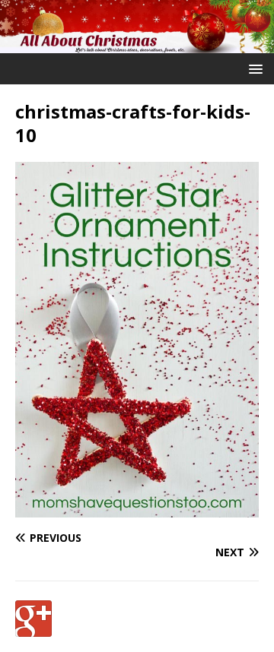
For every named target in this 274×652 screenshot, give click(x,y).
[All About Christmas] (137, 44)
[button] (253, 68)
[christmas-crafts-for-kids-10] (137, 508)
